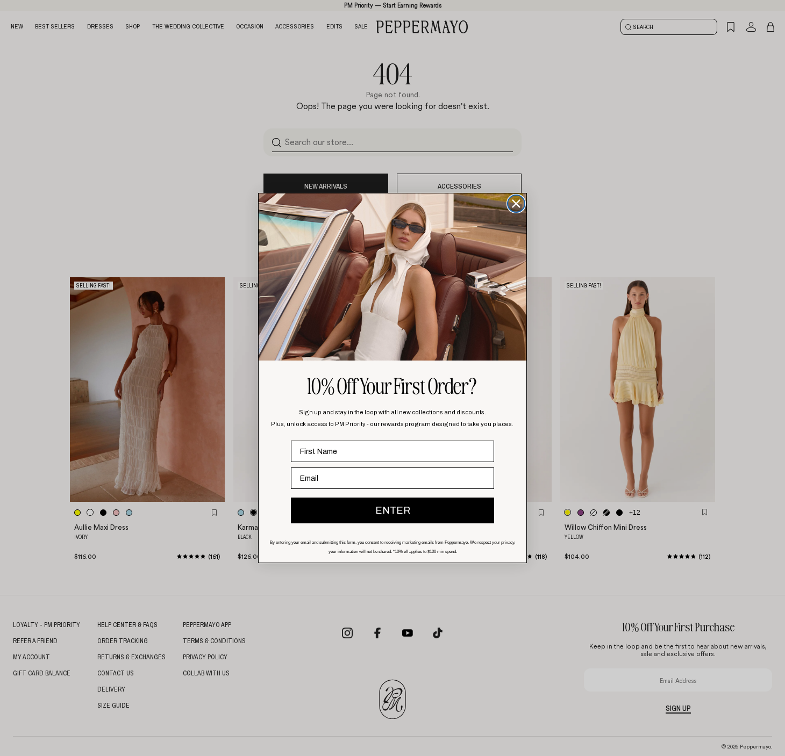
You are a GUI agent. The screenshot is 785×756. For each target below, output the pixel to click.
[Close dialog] (516, 203)
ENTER (392, 510)
